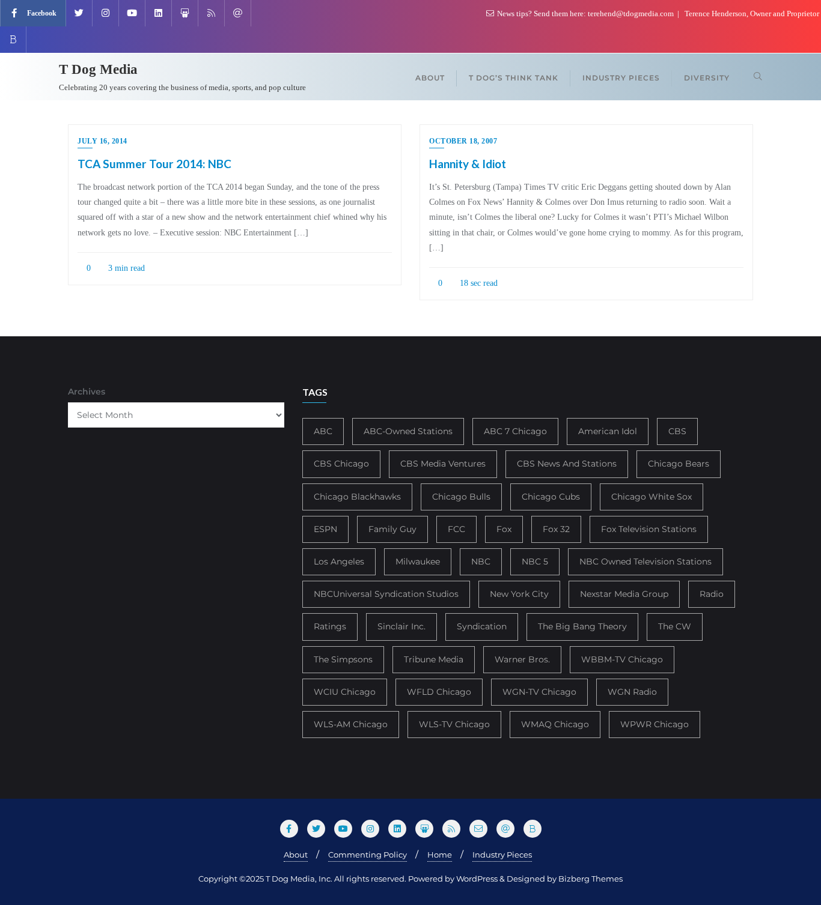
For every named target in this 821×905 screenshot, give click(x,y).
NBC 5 (535, 561)
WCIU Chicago (345, 691)
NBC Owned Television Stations (645, 561)
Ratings (330, 626)
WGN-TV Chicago (539, 691)
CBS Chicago (341, 463)
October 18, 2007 (463, 141)
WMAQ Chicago (555, 724)
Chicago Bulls (461, 496)
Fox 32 (556, 529)
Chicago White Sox (651, 496)
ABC (323, 431)
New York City (519, 594)
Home (439, 854)
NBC (480, 561)
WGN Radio (632, 691)
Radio (712, 594)
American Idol (607, 431)
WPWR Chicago (654, 724)
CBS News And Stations (567, 463)
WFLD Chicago (439, 691)
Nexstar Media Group (624, 594)
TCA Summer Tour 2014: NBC (154, 164)
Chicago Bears (678, 463)
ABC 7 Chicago (515, 431)
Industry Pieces (502, 854)
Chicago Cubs (551, 496)
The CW (674, 626)
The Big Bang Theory (582, 626)
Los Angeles (339, 561)
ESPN (325, 529)
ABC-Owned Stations (408, 431)
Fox (503, 529)
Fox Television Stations (649, 529)
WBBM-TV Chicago (622, 659)
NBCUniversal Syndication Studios (386, 594)
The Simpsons (343, 659)
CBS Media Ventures (443, 463)
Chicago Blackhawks (357, 496)
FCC (456, 529)
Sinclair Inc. (401, 626)
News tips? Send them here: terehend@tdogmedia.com (585, 13)
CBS (677, 431)
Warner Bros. (522, 659)
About (296, 854)
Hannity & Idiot (467, 164)
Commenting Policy (367, 854)
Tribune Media (433, 659)
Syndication (482, 626)
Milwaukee (417, 561)
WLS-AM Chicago (351, 724)
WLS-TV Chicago (454, 724)
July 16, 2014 (102, 141)
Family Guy (392, 529)
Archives (86, 391)
